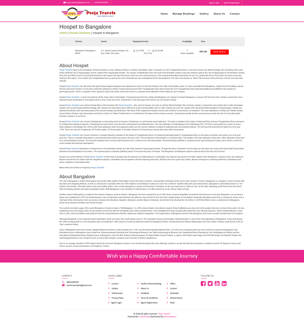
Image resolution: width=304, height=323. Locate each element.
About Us (219, 13)
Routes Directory (80, 32)
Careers (114, 284)
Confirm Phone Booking (150, 284)
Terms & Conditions (149, 298)
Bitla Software (170, 317)
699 (203, 51)
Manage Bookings (184, 13)
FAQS (172, 303)
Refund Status (176, 298)
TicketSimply (144, 317)
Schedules (174, 293)
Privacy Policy (117, 298)
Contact (235, 13)
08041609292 (102, 2)
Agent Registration (232, 3)
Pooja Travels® (66, 70)
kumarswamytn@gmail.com (77, 2)
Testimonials (117, 293)
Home (164, 13)
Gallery (204, 13)
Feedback (144, 293)
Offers (172, 284)
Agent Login (214, 3)
